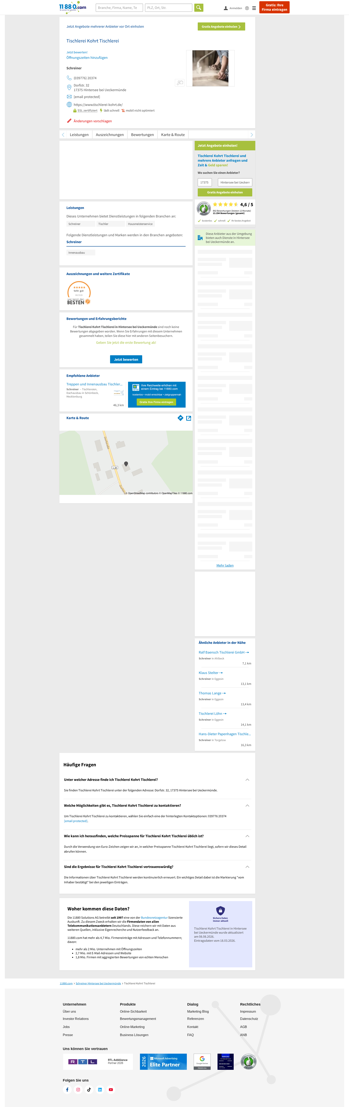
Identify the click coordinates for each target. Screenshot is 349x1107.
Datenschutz (249, 1019)
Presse (68, 1035)
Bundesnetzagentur (154, 917)
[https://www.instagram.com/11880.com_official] (78, 1089)
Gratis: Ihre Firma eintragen (274, 7)
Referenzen (195, 1019)
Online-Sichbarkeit (133, 1011)
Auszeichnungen (110, 134)
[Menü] (255, 8)
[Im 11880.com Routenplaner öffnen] (181, 417)
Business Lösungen (134, 1035)
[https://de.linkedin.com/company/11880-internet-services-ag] (100, 1089)
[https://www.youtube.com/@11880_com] (110, 1089)
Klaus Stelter (208, 672)
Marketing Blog (198, 1011)
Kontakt (192, 1027)
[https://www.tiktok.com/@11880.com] (89, 1089)
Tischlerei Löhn (210, 713)
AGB (243, 1027)
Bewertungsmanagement (138, 1019)
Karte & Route (173, 134)
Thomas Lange (210, 693)
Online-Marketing (132, 1027)
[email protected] (75, 821)
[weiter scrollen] (251, 134)
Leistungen (79, 134)
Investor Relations (76, 1019)
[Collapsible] (247, 779)
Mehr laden (225, 565)
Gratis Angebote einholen (220, 26)
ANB (243, 1035)
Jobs (66, 1027)
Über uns (69, 1011)
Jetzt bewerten (126, 359)
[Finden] (198, 8)
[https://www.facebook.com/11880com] (67, 1089)
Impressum (248, 1011)
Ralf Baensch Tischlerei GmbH (222, 652)
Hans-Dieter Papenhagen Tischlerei (225, 734)
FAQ (190, 1035)
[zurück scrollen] (62, 134)
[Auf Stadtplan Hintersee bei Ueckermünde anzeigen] (188, 417)
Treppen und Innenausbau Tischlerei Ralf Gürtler (95, 384)
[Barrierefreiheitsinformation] (248, 8)
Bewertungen (142, 134)
